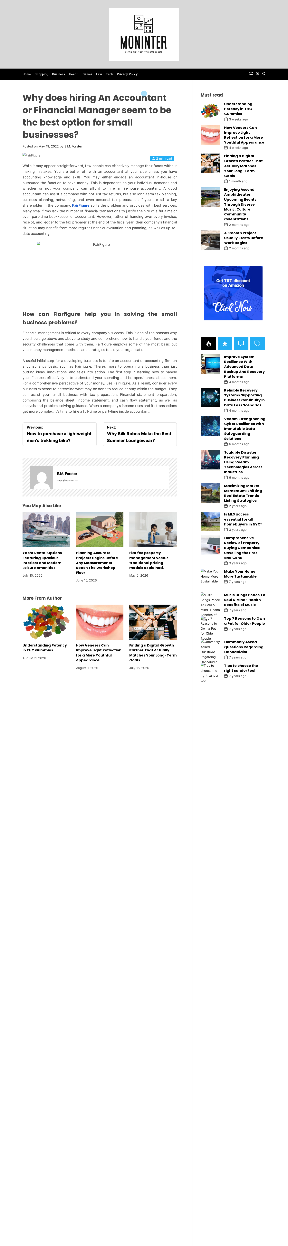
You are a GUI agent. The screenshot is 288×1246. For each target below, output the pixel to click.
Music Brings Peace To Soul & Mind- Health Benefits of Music (244, 599)
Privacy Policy (127, 74)
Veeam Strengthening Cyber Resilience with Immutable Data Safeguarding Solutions (244, 428)
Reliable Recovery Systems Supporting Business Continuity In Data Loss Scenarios (244, 398)
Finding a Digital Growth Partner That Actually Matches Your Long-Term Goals (153, 653)
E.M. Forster (73, 146)
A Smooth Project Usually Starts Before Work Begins (243, 238)
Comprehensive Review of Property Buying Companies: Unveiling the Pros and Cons (242, 547)
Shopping (41, 74)
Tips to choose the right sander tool (241, 668)
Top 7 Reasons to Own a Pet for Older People (244, 621)
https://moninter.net (67, 480)
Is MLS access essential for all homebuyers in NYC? (243, 519)
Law (99, 74)
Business (58, 74)
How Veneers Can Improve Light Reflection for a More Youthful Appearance (98, 653)
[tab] (208, 343)
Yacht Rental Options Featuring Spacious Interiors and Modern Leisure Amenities (42, 560)
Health (74, 74)
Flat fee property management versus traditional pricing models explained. (148, 560)
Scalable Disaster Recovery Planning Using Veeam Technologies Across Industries (243, 462)
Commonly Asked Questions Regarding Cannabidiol (244, 646)
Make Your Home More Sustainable (240, 574)
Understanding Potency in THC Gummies (45, 648)
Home (27, 74)
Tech (109, 74)
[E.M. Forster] (41, 477)
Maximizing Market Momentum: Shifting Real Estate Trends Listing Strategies (243, 493)
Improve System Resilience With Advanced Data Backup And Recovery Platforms (244, 366)
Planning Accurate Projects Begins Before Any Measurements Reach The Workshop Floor (97, 562)
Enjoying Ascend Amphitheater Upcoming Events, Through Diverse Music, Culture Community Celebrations (240, 204)
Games (87, 74)
